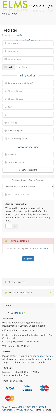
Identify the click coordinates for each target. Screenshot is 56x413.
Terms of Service (40, 248)
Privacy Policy (22, 409)
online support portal (41, 355)
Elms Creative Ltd (26, 406)
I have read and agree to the (27, 248)
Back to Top (17, 312)
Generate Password (28, 170)
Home (8, 305)
